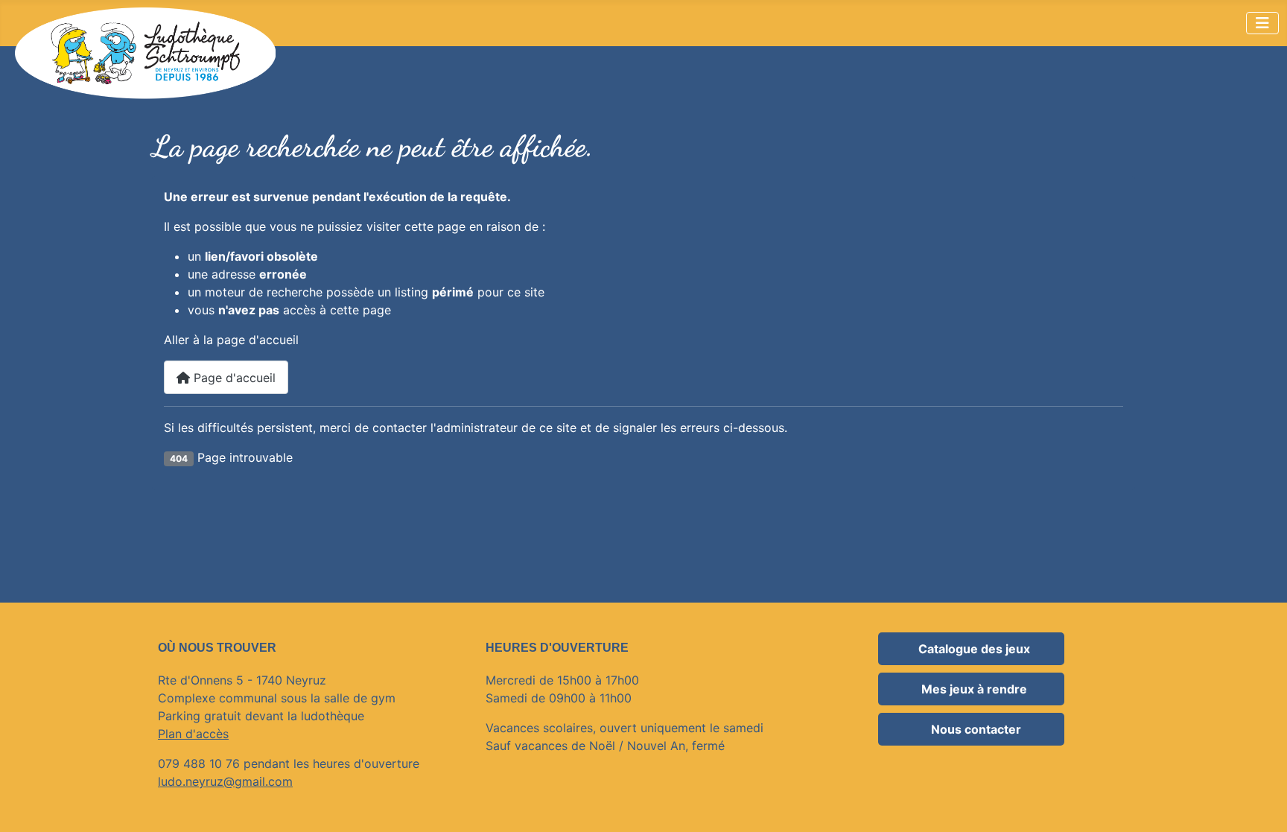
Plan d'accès (193, 733)
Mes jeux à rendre (974, 689)
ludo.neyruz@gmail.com (225, 781)
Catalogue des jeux (974, 648)
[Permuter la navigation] (1262, 23)
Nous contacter (974, 729)
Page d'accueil (233, 377)
